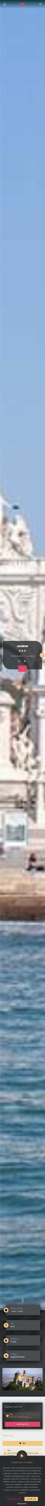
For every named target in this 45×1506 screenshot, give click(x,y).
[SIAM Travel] (22, 4)
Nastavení (22, 1503)
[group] (22, 1379)
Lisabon (31, 656)
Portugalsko (16, 656)
